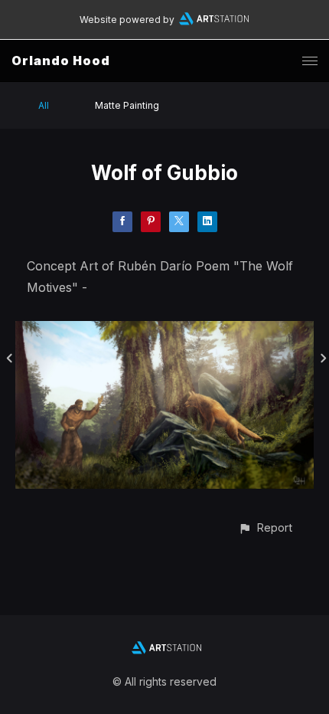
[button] (265, 527)
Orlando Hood (60, 60)
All (43, 105)
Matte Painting (127, 105)
